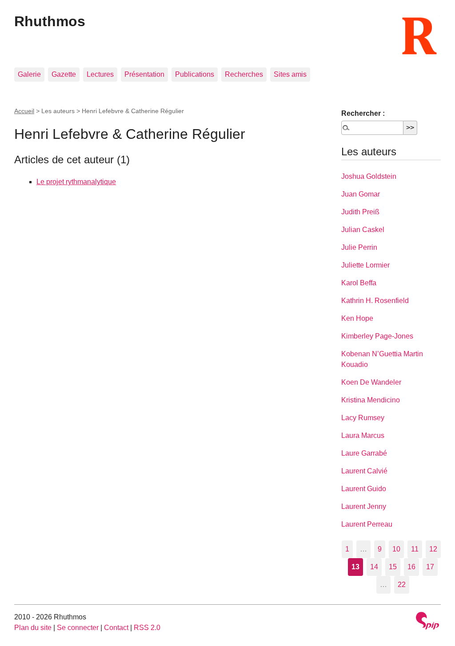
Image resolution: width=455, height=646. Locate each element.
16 (411, 567)
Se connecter (78, 627)
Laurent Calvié (364, 471)
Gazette (64, 74)
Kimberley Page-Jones (377, 336)
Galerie (29, 74)
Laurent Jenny (363, 506)
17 (430, 567)
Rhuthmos (49, 21)
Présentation (144, 74)
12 (433, 549)
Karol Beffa (358, 283)
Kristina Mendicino (370, 400)
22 (402, 584)
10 (396, 549)
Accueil (24, 110)
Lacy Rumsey (362, 417)
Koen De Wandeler (371, 382)
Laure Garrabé (364, 453)
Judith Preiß (360, 212)
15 (393, 567)
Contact (116, 627)
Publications (194, 74)
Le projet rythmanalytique (76, 181)
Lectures (100, 74)
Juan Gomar (360, 194)
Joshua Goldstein (368, 176)
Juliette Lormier (365, 265)
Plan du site (33, 627)
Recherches (244, 74)
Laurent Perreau (366, 524)
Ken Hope (357, 318)
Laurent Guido (363, 488)
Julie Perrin (359, 247)
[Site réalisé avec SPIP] (427, 622)
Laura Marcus (362, 435)
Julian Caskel (362, 229)
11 (415, 549)
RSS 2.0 (147, 627)
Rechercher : (363, 113)
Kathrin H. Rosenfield (375, 300)
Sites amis (290, 74)
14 (374, 567)
